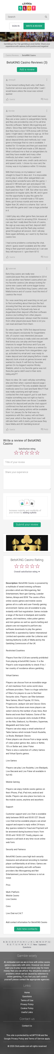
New (35, 945)
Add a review (27, 69)
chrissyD (12, 80)
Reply (46, 99)
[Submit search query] (46, 17)
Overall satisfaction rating (27, 572)
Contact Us (27, 1026)
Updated (42, 945)
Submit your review (27, 524)
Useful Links (27, 1012)
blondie (12, 111)
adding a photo (29, 512)
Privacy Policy (27, 1004)
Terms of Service (36, 1038)
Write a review (34, 26)
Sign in (15, 26)
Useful (12, 99)
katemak (12, 269)
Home (27, 992)
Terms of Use (27, 1000)
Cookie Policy (27, 1008)
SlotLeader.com (22, 1046)
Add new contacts (27, 929)
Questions (27, 947)
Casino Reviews (12, 55)
